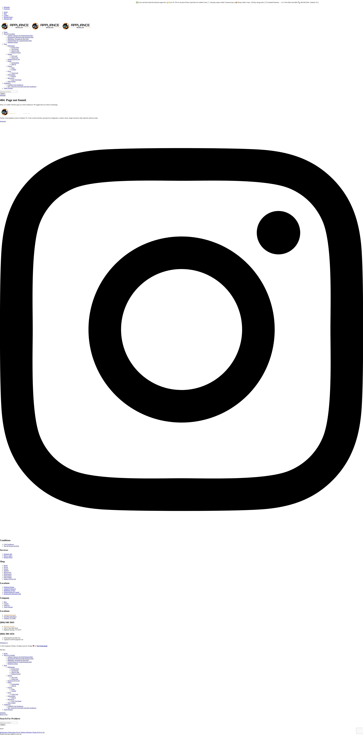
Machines (29, 732)
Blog (5, 14)
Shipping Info (8, 19)
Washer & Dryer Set (38, 732)
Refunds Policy (8, 17)
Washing (23, 732)
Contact (6, 15)
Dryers (18, 732)
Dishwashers (12, 732)
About (6, 12)
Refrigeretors (4, 732)
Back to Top (3, 714)
